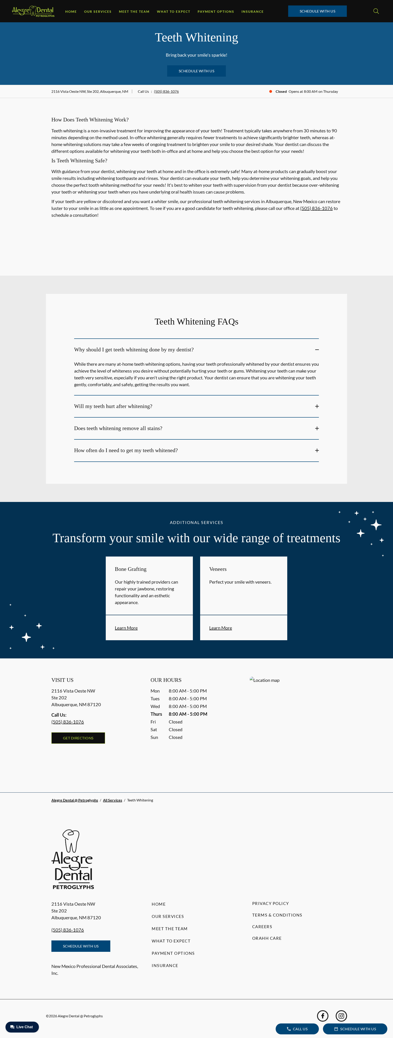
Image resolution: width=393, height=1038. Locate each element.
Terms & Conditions (277, 914)
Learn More (126, 627)
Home (71, 11)
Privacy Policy (270, 903)
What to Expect (173, 11)
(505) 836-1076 (166, 91)
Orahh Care (267, 938)
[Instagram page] (341, 1016)
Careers (262, 926)
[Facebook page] (322, 1016)
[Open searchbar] (376, 11)
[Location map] (296, 725)
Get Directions (78, 738)
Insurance (253, 11)
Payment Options (216, 11)
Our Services (98, 11)
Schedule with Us (317, 11)
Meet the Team (134, 11)
